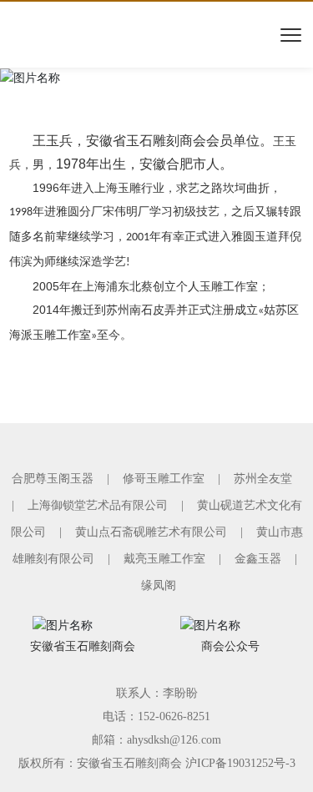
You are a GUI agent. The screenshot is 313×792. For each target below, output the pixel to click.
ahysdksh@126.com (174, 740)
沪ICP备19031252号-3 (240, 763)
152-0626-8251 (174, 716)
